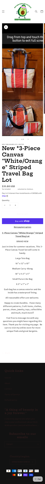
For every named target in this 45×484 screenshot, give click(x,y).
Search (8, 378)
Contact (8, 389)
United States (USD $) (21, 462)
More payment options (22, 227)
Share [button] (7, 353)
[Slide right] (28, 139)
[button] (3, 11)
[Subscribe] (37, 444)
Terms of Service (12, 394)
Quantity (5, 200)
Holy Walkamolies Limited (19, 479)
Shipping (14, 189)
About (7, 383)
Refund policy (11, 400)
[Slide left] (17, 139)
